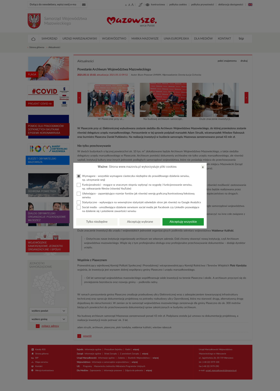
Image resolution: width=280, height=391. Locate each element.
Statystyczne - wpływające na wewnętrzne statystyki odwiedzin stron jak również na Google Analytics (141, 202)
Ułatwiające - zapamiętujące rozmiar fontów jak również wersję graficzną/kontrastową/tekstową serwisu (138, 195)
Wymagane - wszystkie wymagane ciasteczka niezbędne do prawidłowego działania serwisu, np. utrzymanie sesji (136, 178)
